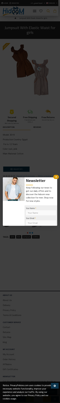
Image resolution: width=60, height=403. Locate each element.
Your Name (30, 208)
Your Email (30, 218)
